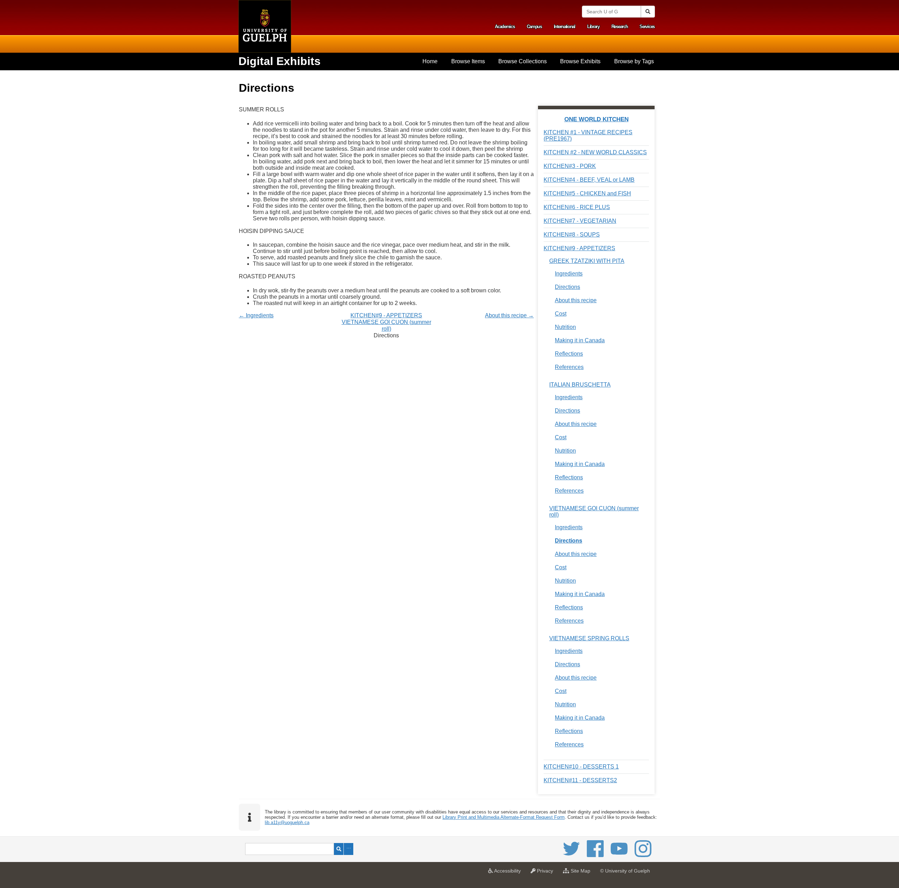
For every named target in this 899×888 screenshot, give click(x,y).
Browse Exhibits (580, 61)
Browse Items (468, 61)
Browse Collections (522, 61)
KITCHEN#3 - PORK (570, 166)
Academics (504, 26)
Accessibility (508, 873)
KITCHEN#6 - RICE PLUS (577, 207)
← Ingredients (256, 315)
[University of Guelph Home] (264, 26)
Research (619, 26)
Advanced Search (348, 849)
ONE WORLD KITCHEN (596, 119)
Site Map (581, 873)
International (564, 26)
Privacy (546, 873)
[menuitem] (430, 61)
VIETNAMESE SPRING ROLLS (589, 638)
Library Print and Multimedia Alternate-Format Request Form (503, 817)
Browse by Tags (634, 61)
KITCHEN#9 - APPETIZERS (386, 315)
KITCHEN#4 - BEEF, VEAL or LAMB (589, 180)
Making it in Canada (580, 340)
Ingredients (569, 274)
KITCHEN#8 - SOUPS (572, 235)
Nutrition (565, 327)
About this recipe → (509, 315)
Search (338, 849)
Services (647, 26)
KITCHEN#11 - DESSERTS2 (580, 780)
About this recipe (576, 300)
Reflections (569, 354)
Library (593, 26)
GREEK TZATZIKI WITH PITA (586, 261)
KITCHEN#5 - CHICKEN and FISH (587, 193)
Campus (534, 26)
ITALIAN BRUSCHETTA (580, 385)
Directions (567, 287)
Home (430, 61)
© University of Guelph (625, 871)
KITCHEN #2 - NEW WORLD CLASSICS (595, 152)
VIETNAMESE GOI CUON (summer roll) (594, 511)
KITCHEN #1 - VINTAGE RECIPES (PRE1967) (588, 135)
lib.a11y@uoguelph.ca (287, 822)
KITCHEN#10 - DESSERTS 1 (581, 767)
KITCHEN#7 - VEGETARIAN (580, 221)
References (569, 367)
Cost (560, 314)
